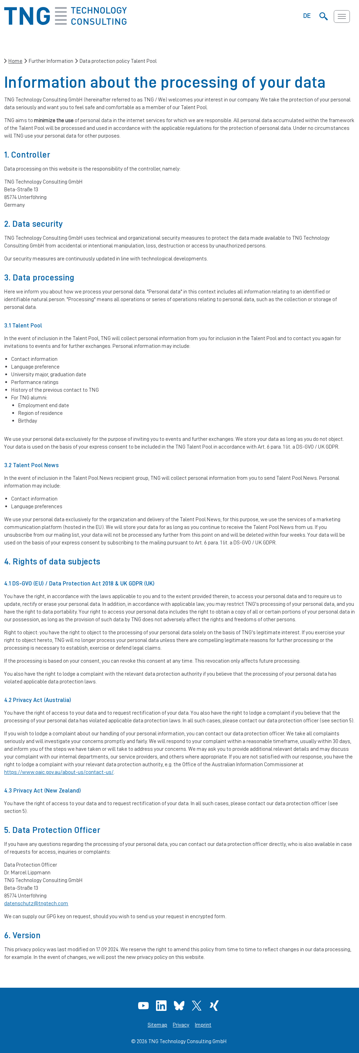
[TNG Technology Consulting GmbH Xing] (215, 1005)
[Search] (323, 16)
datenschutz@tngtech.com (36, 903)
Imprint (203, 1024)
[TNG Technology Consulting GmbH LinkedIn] (162, 1005)
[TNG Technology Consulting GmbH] (65, 23)
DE (307, 15)
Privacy (181, 1024)
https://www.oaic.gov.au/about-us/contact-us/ (59, 772)
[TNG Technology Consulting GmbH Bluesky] (180, 1005)
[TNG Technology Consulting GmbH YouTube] (144, 1005)
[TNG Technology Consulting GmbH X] (197, 1006)
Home (15, 61)
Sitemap (157, 1024)
